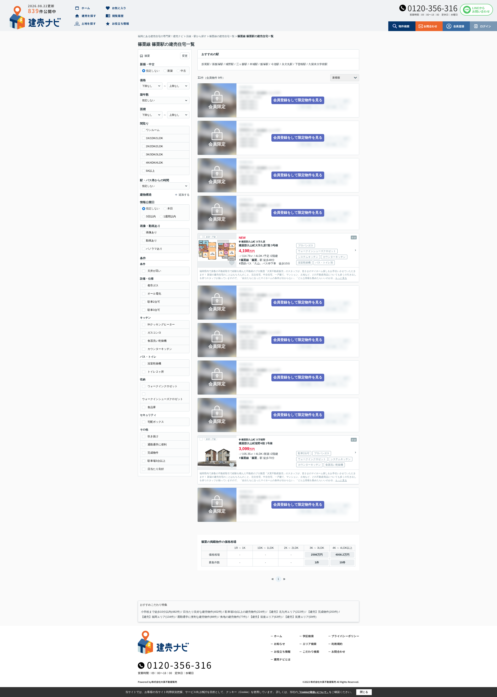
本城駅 (254, 64)
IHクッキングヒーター (161, 324)
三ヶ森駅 (241, 64)
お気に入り (119, 8)
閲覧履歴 (118, 16)
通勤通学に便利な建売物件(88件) (197, 616)
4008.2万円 (342, 554)
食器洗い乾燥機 (157, 340)
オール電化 (154, 293)
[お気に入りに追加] (232, 262)
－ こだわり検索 (309, 651)
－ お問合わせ (336, 651)
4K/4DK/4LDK (154, 162)
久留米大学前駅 (318, 64)
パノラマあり (154, 248)
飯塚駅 (264, 64)
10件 (342, 562)
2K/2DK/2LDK (154, 146)
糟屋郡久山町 (248, 241)
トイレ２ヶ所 (156, 371)
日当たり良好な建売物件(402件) (202, 611)
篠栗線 (245, 259)
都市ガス (153, 285)
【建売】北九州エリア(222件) (286, 611)
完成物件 (153, 452)
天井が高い (154, 270)
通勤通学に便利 (157, 444)
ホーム (86, 8)
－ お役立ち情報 (280, 651)
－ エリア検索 (307, 644)
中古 (183, 70)
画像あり (151, 232)
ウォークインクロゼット (162, 386)
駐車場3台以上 (156, 460)
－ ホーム (276, 636)
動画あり (151, 240)
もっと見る (341, 278)
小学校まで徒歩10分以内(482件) (161, 611)
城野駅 (230, 64)
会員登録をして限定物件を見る (297, 100)
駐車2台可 (154, 301)
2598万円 (317, 554)
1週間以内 (169, 216)
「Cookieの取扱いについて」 (313, 692)
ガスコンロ (154, 332)
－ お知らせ (277, 644)
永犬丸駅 (287, 64)
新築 (170, 70)
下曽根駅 (300, 64)
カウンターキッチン (160, 348)
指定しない (153, 70)
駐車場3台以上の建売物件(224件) (245, 611)
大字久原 (260, 241)
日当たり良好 (156, 468)
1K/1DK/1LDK (154, 138)
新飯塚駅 (217, 64)
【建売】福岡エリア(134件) (158, 616)
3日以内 (151, 216)
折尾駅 (206, 64)
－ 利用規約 (335, 644)
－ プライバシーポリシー (343, 636)
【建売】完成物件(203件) (322, 611)
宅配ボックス (156, 421)
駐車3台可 (154, 309)
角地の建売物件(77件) (233, 616)
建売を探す (89, 16)
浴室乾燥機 (154, 363)
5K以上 (150, 170)
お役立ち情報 (120, 23)
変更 (185, 55)
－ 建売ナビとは (280, 659)
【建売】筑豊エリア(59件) (300, 616)
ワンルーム (153, 130)
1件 (317, 562)
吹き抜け (153, 436)
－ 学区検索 (306, 636)
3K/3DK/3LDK (154, 154)
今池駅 (275, 64)
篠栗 (254, 259)
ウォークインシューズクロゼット (162, 399)
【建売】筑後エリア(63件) (265, 616)
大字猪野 (260, 439)
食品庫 (152, 407)
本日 (170, 208)
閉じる (364, 692)
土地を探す (89, 23)
